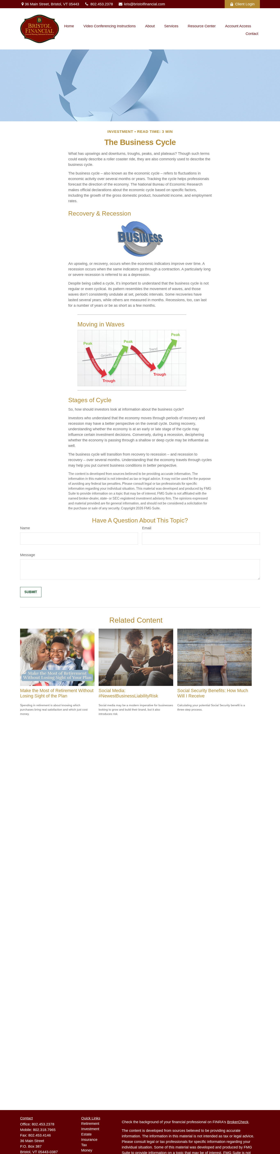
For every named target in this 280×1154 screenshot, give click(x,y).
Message (27, 555)
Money (86, 1150)
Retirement (90, 1124)
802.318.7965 (44, 1130)
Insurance (89, 1140)
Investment (90, 1129)
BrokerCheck (237, 1122)
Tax (84, 1145)
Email (146, 528)
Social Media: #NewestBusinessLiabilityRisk (128, 693)
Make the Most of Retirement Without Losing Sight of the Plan (56, 693)
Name (25, 528)
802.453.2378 (101, 4)
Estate (86, 1134)
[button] (69, 26)
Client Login (245, 4)
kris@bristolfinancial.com (144, 4)
